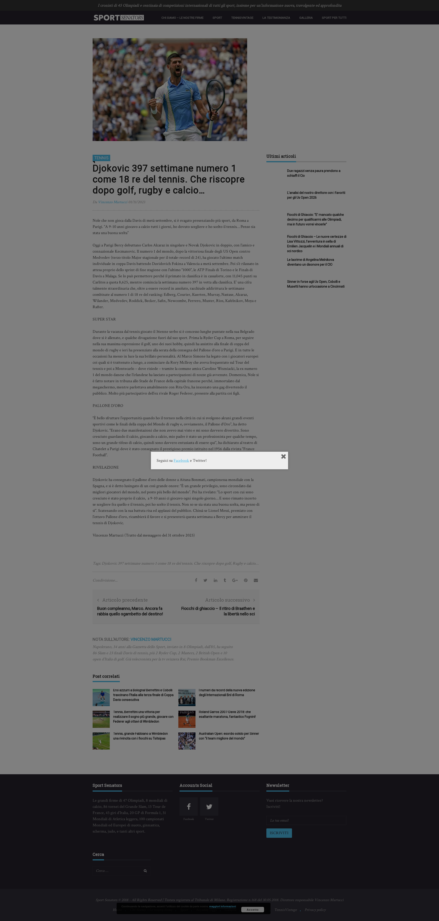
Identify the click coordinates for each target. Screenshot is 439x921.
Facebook (181, 460)
